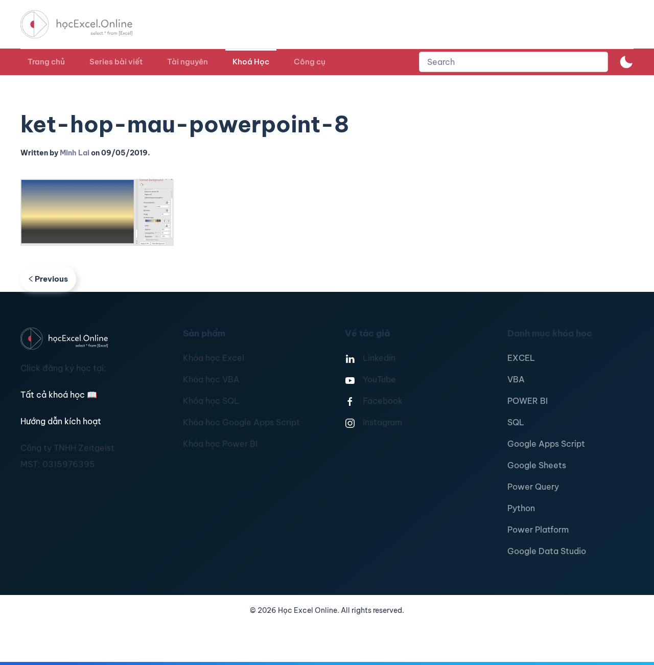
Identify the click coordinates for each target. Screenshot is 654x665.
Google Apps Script (546, 444)
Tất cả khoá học (58, 394)
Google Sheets (536, 465)
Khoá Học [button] (250, 61)
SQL (515, 422)
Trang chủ (46, 61)
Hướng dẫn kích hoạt (60, 421)
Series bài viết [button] (116, 61)
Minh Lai (74, 152)
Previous (51, 279)
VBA (516, 379)
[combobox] (513, 62)
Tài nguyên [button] (187, 61)
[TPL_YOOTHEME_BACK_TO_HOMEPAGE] (85, 24)
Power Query (533, 486)
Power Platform (538, 529)
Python (521, 508)
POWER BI (527, 401)
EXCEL (521, 358)
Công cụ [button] (309, 61)
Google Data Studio (546, 551)
